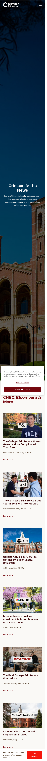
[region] (22, 380)
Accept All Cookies (22, 389)
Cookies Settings (22, 383)
